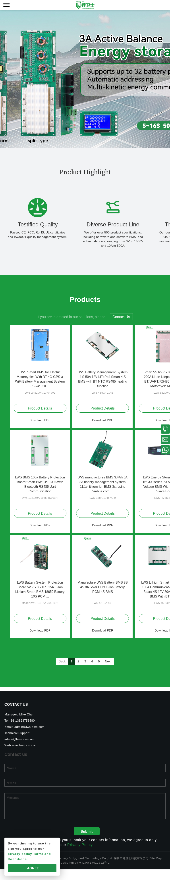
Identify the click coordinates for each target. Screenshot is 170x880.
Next (108, 661)
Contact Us (121, 317)
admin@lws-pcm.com (29, 726)
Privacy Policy (80, 845)
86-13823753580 (23, 720)
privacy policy (20, 853)
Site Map (155, 858)
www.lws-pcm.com (24, 745)
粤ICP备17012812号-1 (94, 862)
